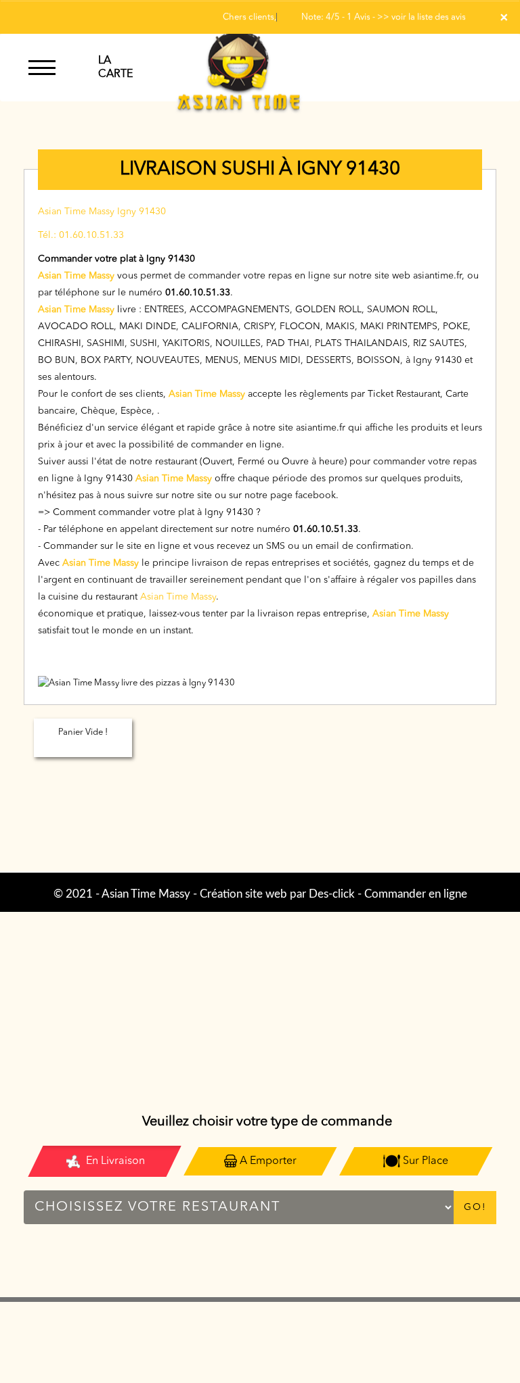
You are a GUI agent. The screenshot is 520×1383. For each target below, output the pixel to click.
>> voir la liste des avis (421, 17)
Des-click (332, 894)
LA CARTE (115, 67)
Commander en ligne (415, 894)
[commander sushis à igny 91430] (239, 67)
